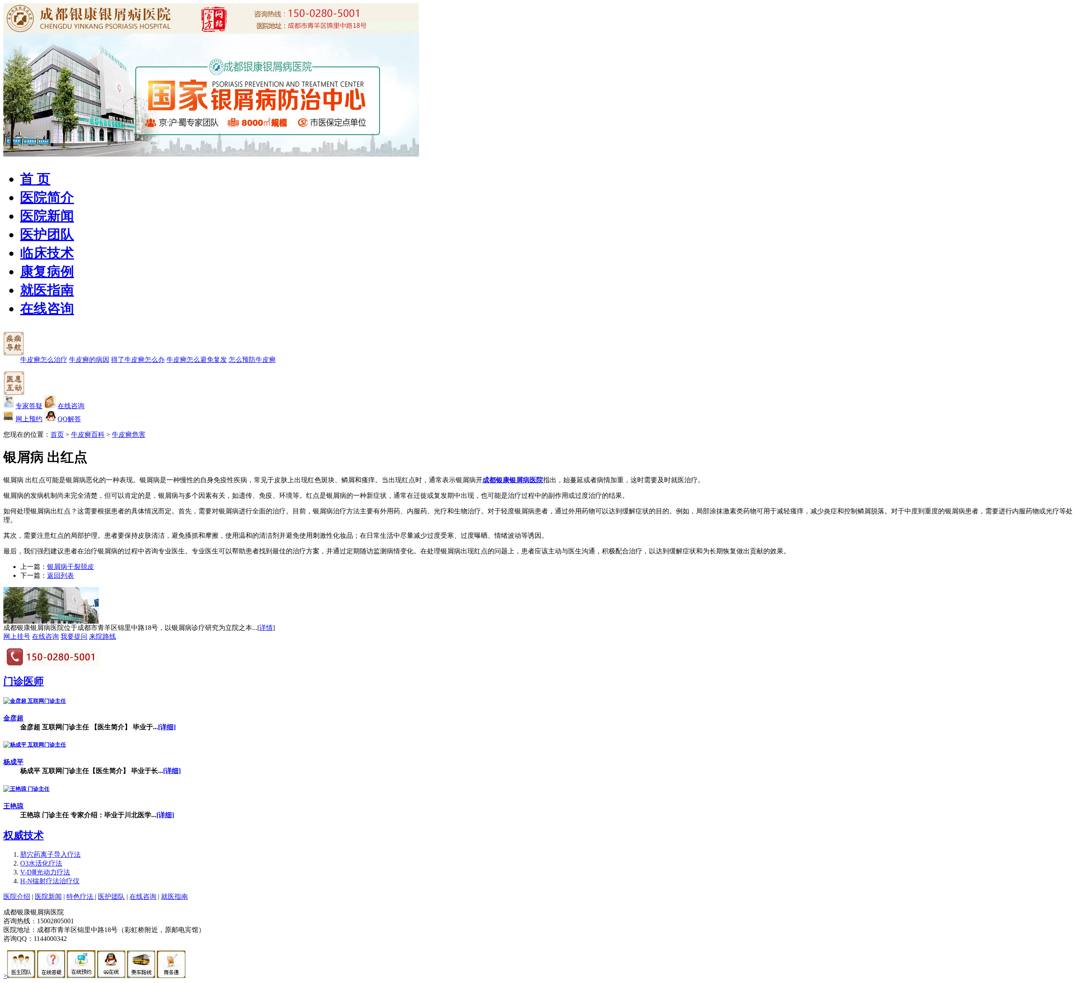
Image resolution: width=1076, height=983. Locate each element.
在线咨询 (47, 308)
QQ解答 (69, 418)
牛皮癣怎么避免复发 (196, 359)
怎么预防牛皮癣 (252, 359)
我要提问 (74, 636)
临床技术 (47, 252)
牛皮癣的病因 (89, 359)
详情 (266, 627)
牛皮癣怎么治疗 (43, 359)
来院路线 (102, 636)
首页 (57, 434)
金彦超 (13, 718)
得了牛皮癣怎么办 (138, 359)
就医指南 (47, 290)
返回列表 (60, 575)
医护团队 (47, 234)
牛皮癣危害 (128, 434)
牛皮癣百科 (88, 434)
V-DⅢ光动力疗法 (45, 872)
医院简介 (47, 197)
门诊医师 (23, 681)
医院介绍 (16, 896)
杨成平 (13, 761)
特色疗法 (80, 896)
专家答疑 (29, 405)
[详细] (167, 727)
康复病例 (47, 271)
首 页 (35, 178)
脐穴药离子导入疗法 (50, 854)
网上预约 (29, 418)
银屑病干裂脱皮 (70, 566)
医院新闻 (47, 215)
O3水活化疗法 (41, 863)
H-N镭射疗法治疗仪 (49, 881)
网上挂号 (16, 636)
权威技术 (23, 835)
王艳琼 (13, 806)
